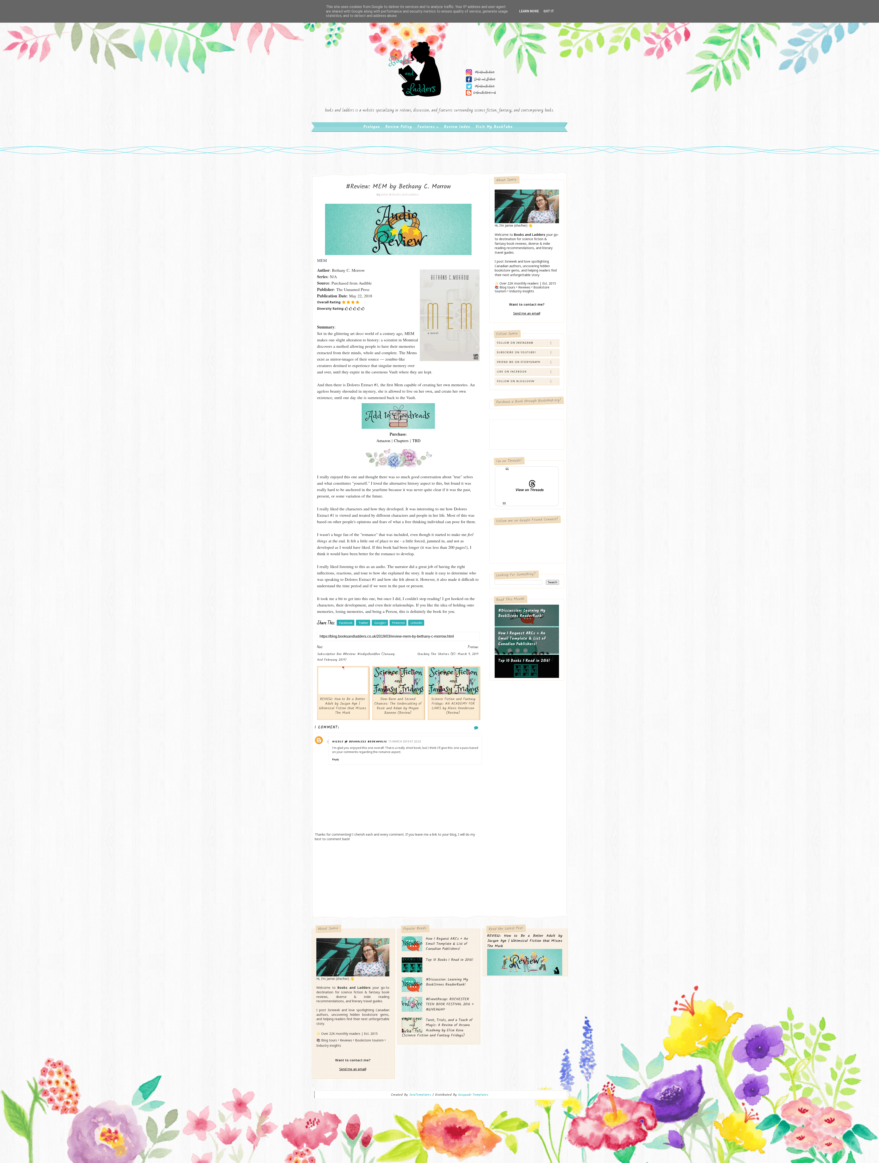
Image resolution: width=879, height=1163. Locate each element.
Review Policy (398, 127)
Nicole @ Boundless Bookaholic (359, 741)
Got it (548, 11)
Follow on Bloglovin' (516, 381)
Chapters (401, 440)
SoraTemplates (420, 1094)
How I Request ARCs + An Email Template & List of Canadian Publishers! (521, 638)
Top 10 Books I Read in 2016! (524, 661)
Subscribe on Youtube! (516, 352)
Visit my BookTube (494, 127)
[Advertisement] (398, 878)
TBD (416, 440)
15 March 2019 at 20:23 (404, 741)
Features (426, 127)
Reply (335, 759)
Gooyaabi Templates (473, 1094)
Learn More (529, 11)
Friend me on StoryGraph (518, 362)
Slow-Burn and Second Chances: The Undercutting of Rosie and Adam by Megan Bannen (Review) (397, 706)
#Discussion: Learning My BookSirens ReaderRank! (521, 613)
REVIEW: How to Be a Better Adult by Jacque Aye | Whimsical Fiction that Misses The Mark (342, 706)
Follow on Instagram (515, 342)
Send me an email (526, 313)
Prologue (372, 127)
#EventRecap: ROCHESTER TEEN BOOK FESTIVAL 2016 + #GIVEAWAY (450, 1004)
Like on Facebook (512, 371)
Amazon (383, 440)
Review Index (457, 127)
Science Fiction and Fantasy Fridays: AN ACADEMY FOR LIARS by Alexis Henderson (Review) (453, 706)
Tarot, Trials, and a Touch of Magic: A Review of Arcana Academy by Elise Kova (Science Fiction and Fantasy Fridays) (437, 1027)
